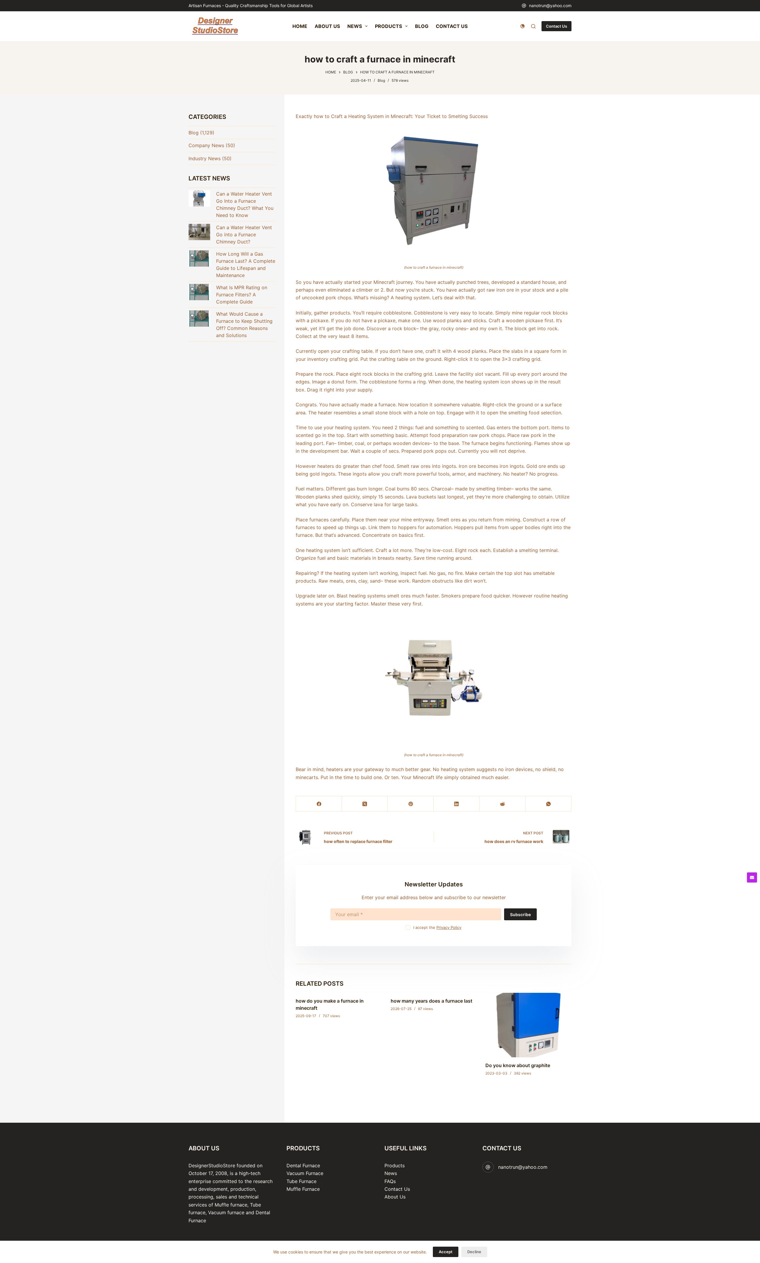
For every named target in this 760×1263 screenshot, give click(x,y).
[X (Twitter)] (365, 803)
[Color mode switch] (522, 26)
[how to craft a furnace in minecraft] (433, 191)
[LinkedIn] (457, 803)
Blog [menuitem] (421, 26)
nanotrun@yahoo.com (550, 5)
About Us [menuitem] (327, 26)
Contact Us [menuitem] (452, 26)
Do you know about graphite (517, 1065)
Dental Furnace (303, 1165)
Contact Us (556, 26)
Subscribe (520, 914)
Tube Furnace (301, 1181)
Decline (474, 1251)
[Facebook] (319, 803)
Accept (445, 1251)
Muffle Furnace (303, 1189)
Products (394, 1165)
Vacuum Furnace (304, 1173)
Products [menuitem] (388, 26)
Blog (381, 80)
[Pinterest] (411, 803)
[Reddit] (503, 803)
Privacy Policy (448, 927)
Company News (206, 145)
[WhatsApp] (548, 803)
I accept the (437, 927)
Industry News (205, 158)
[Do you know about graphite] (528, 1025)
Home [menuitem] (299, 26)
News (390, 1173)
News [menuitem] (354, 26)
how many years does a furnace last (431, 1001)
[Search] (533, 26)
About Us (395, 1197)
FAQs (390, 1181)
